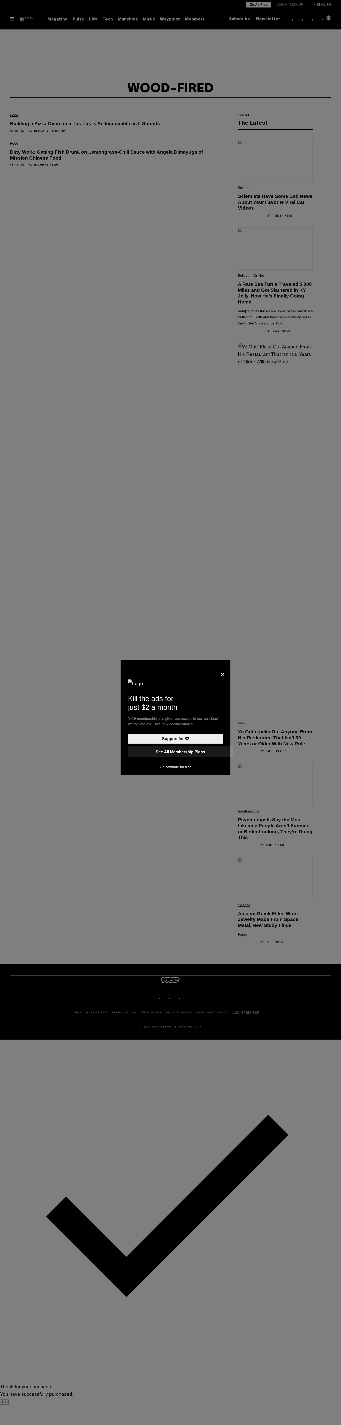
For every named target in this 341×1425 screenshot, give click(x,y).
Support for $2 (175, 739)
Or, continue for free (175, 767)
